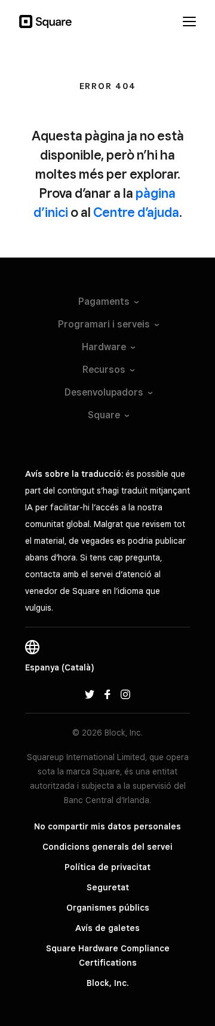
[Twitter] (90, 694)
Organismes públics (107, 907)
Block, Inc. (107, 983)
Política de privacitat (107, 867)
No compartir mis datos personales (107, 826)
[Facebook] (107, 694)
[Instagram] (125, 694)
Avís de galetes (107, 928)
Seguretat (108, 887)
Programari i (104, 324)
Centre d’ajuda (136, 212)
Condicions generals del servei (107, 847)
